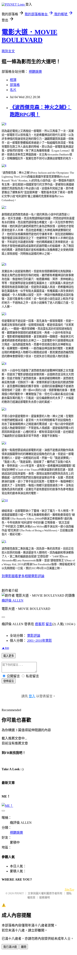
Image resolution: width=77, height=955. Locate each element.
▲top (5, 648)
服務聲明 (44, 897)
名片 (13, 90)
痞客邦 (40, 624)
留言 (49, 624)
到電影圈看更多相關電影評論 (23, 576)
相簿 (13, 80)
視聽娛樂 (35, 71)
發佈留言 (8, 681)
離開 (23, 946)
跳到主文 (8, 51)
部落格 (15, 85)
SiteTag (69, 889)
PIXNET (19, 893)
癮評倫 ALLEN (12, 600)
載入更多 (8, 655)
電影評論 (33, 635)
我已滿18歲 (10, 946)
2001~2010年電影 (39, 640)
